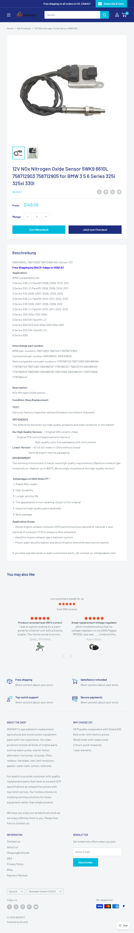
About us (12, 847)
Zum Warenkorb (39, 229)
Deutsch (13, 891)
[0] (124, 15)
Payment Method (17, 875)
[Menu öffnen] (8, 15)
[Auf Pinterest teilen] (105, 191)
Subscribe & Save (114, 3)
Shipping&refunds (18, 852)
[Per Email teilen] (119, 191)
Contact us (13, 841)
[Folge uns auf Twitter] (16, 906)
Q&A (9, 858)
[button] (64, 656)
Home (10, 28)
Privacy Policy (15, 864)
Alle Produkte (24, 28)
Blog (10, 869)
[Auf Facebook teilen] (99, 191)
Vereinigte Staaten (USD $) (42, 891)
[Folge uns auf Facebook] (9, 906)
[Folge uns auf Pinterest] (29, 906)
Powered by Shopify (17, 921)
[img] (67, 604)
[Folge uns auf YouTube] (36, 906)
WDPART (17, 192)
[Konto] (117, 15)
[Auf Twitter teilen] (112, 191)
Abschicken (85, 862)
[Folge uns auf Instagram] (22, 906)
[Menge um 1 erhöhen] (46, 216)
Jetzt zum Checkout (95, 229)
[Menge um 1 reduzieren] (27, 216)
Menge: (17, 216)
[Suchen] (104, 15)
